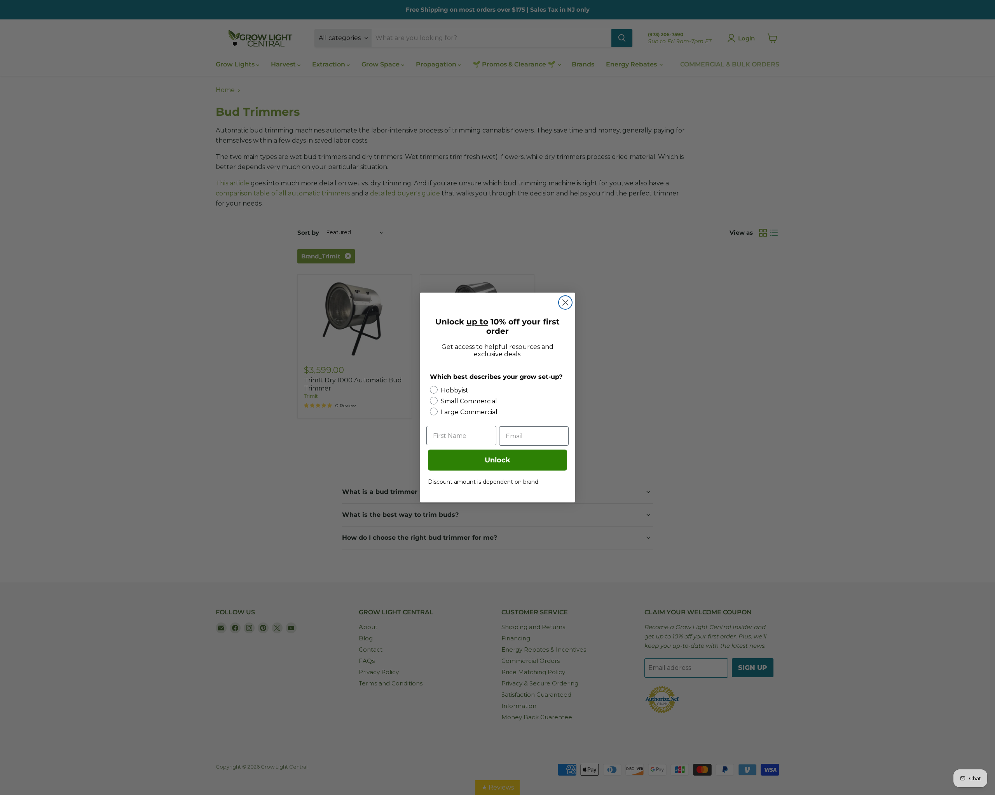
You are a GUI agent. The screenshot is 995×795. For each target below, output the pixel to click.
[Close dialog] (565, 302)
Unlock (497, 460)
